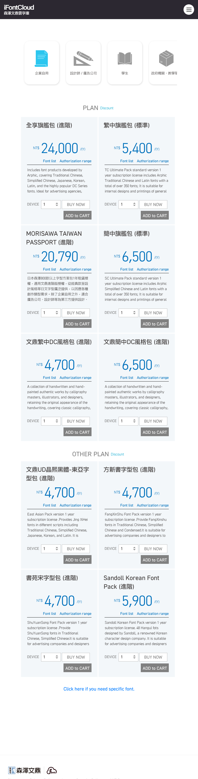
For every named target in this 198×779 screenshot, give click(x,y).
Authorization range (76, 161)
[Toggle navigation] (189, 9)
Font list (49, 161)
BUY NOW (76, 204)
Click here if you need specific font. (99, 689)
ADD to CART (77, 216)
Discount (106, 108)
